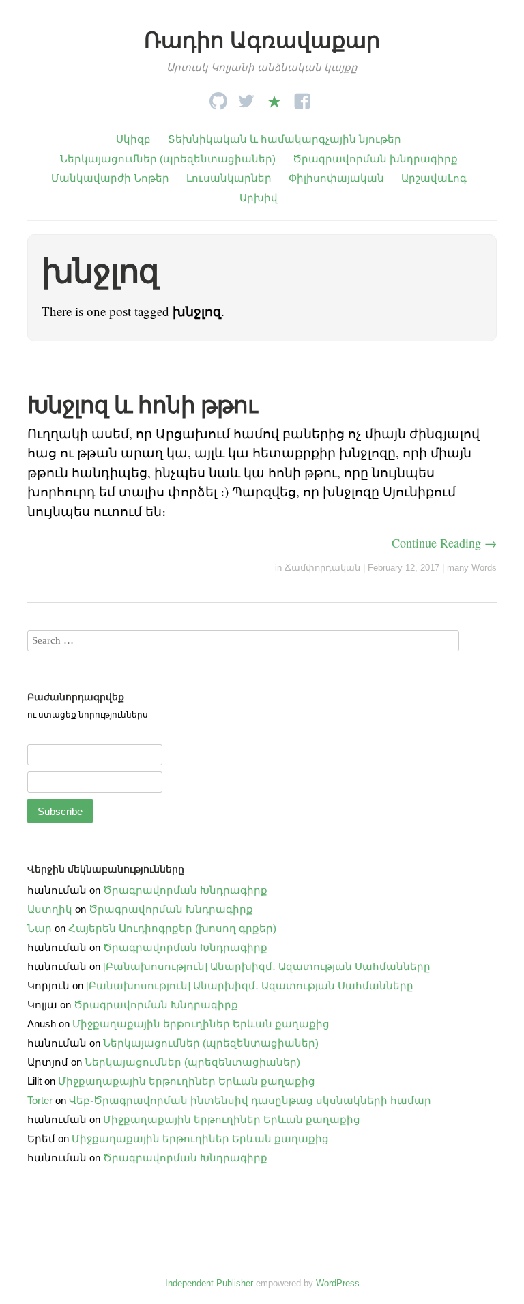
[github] (218, 97)
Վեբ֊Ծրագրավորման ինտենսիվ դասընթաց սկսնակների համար (250, 1100)
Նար (39, 928)
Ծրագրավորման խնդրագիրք (375, 159)
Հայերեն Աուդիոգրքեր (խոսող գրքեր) (172, 928)
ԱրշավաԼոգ (434, 178)
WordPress (338, 1283)
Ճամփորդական (322, 568)
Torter (40, 1100)
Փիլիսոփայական (336, 178)
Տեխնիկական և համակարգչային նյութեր (284, 139)
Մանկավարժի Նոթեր (110, 178)
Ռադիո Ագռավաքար (262, 40)
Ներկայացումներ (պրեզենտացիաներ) (168, 159)
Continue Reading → (444, 543)
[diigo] (274, 97)
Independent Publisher (209, 1283)
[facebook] (302, 97)
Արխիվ (258, 197)
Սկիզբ (133, 139)
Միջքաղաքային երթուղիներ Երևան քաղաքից (201, 1024)
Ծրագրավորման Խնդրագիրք (185, 890)
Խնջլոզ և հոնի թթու (142, 405)
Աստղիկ (49, 909)
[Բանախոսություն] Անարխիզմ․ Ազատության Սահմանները (267, 966)
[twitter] (246, 97)
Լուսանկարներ (229, 178)
